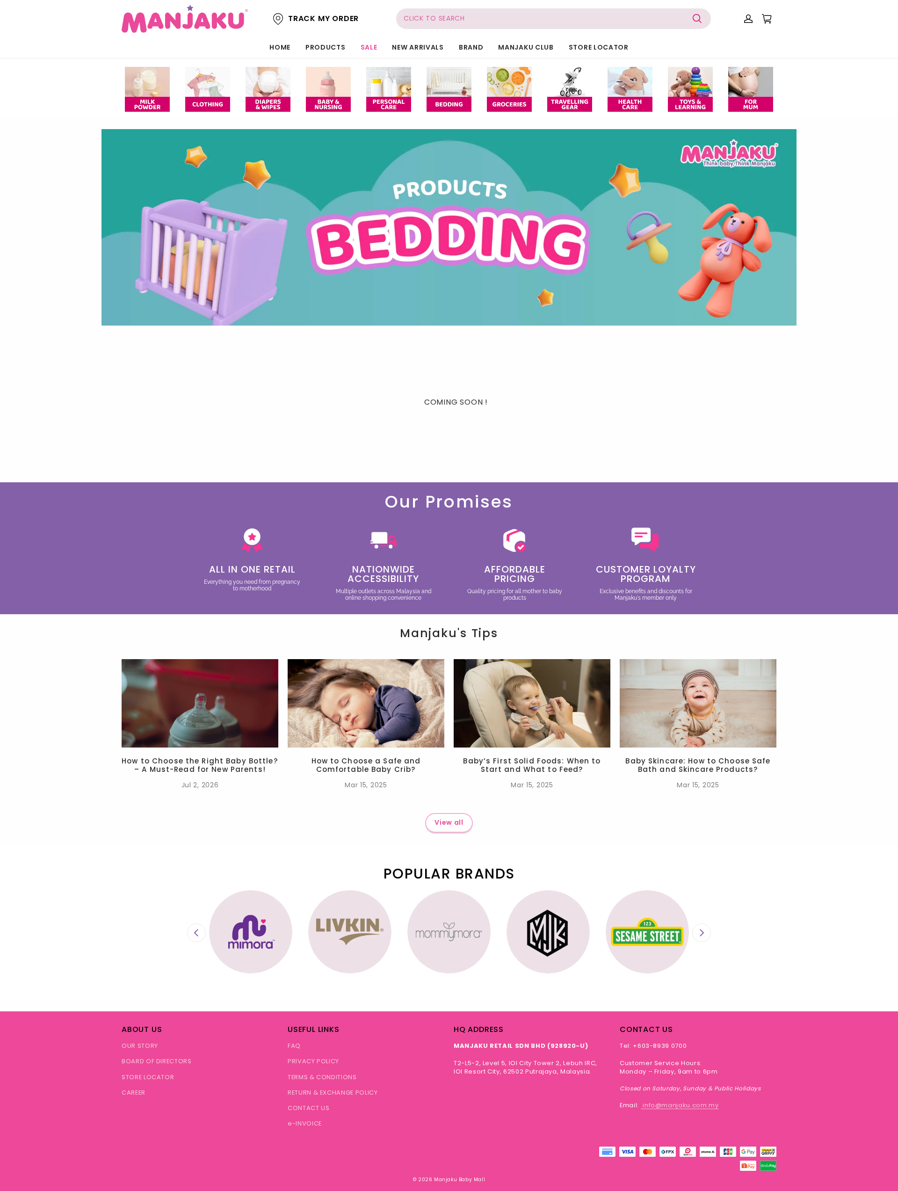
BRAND (471, 47)
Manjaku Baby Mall (459, 1179)
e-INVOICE (305, 1123)
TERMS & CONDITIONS (322, 1077)
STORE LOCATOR (599, 47)
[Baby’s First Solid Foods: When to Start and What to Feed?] (532, 703)
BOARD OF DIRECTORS (157, 1061)
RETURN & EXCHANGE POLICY (333, 1092)
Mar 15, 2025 (366, 785)
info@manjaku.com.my (680, 1105)
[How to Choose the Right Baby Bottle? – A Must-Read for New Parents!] (200, 703)
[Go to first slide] (701, 932)
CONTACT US (309, 1108)
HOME (279, 47)
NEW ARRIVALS (417, 47)
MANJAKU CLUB (525, 47)
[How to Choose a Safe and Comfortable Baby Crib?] (366, 703)
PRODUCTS (325, 47)
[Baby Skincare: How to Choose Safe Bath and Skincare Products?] (698, 703)
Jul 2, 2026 (200, 785)
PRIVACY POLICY (313, 1061)
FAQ (294, 1045)
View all (449, 822)
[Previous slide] (196, 932)
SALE (369, 47)
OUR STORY (140, 1045)
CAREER (133, 1092)
